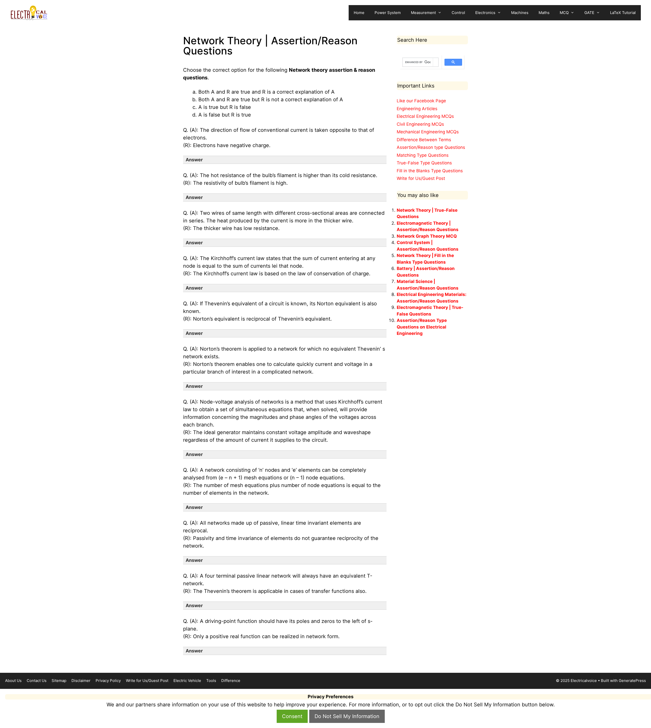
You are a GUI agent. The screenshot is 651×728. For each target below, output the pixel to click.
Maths (544, 12)
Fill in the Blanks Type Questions (430, 170)
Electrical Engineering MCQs (425, 116)
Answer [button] (194, 159)
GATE (589, 12)
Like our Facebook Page (421, 100)
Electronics (485, 12)
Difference (230, 680)
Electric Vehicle (187, 680)
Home (359, 12)
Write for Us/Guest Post (421, 178)
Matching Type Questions (423, 155)
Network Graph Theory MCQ (427, 236)
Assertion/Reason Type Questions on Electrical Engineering (422, 327)
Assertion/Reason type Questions (431, 147)
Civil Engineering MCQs (420, 124)
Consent (292, 716)
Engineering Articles (417, 108)
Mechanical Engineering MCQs (428, 131)
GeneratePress (632, 680)
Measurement (423, 12)
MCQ (564, 12)
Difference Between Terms (424, 139)
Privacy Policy (108, 680)
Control (458, 12)
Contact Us (37, 680)
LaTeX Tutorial (623, 12)
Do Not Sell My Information (347, 716)
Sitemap (59, 680)
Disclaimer (81, 680)
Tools (211, 680)
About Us (13, 680)
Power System (388, 12)
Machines (519, 12)
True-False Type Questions (424, 162)
